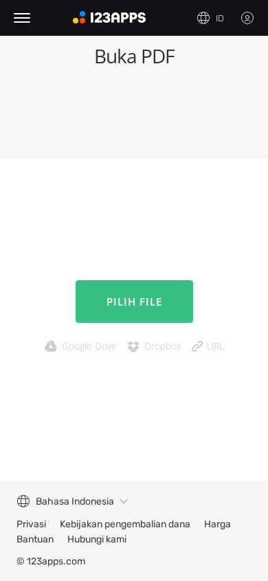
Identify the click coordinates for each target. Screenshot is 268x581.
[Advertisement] (134, 117)
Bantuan (35, 539)
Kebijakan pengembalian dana (125, 524)
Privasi (31, 524)
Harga (217, 524)
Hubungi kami (96, 539)
